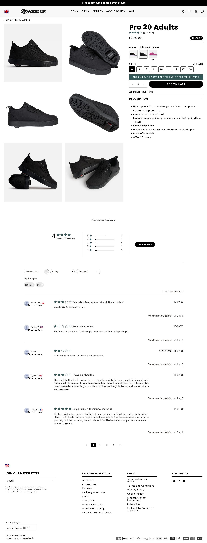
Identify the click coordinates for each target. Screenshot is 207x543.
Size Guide (198, 63)
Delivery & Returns (93, 492)
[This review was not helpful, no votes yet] (180, 340)
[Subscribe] (52, 481)
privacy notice (31, 492)
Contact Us (89, 484)
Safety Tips (134, 504)
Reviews (87, 488)
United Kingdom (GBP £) (18, 528)
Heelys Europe (18, 535)
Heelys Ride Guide (93, 504)
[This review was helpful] (175, 340)
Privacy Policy (135, 489)
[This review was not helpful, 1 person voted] (180, 316)
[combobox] (62, 271)
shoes (40, 285)
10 (161, 69)
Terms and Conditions (140, 485)
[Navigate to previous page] (86, 445)
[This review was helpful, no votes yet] (175, 316)
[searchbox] (34, 271)
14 (190, 69)
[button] (74, 11)
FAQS (85, 496)
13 (183, 69)
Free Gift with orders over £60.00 (105, 3)
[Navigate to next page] (120, 445)
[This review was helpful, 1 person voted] (175, 364)
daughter (29, 285)
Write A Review (145, 244)
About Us (87, 480)
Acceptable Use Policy (137, 480)
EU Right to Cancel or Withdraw (140, 509)
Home (7, 20)
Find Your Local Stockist (96, 512)
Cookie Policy (135, 493)
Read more (64, 390)
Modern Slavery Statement (137, 499)
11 (169, 69)
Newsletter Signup (93, 508)
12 (176, 69)
